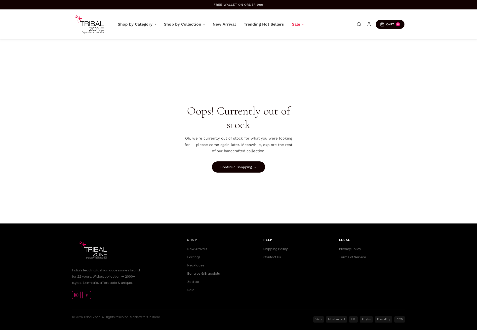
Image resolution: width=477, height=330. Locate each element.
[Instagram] (76, 295)
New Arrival (224, 24)
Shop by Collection (184, 24)
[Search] (359, 24)
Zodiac (193, 281)
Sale (298, 24)
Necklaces (195, 265)
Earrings (193, 257)
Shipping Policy (275, 249)
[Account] (369, 24)
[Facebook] (86, 295)
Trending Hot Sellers (264, 24)
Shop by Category (137, 24)
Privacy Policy (350, 249)
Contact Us (272, 257)
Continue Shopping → (238, 167)
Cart (392, 24)
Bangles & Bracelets (203, 273)
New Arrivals (197, 249)
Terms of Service (352, 257)
